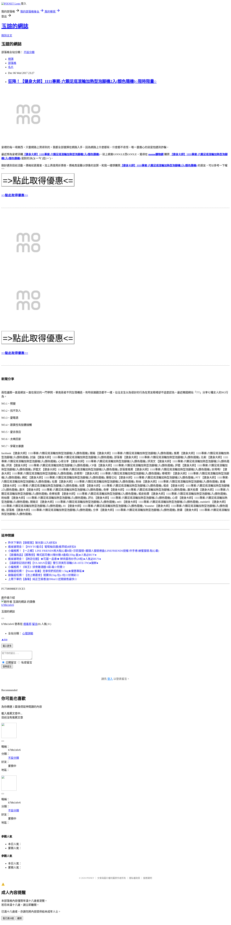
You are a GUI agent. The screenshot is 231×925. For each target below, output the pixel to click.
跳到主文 (6, 35)
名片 (11, 67)
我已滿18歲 (8, 918)
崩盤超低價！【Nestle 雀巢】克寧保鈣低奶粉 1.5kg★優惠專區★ (46, 571)
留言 (35, 624)
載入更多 (7, 646)
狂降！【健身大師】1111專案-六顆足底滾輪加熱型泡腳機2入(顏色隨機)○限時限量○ (82, 81)
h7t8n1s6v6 (7, 605)
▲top (4, 639)
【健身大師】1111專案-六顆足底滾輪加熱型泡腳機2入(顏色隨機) (61, 154)
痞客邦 (27, 624)
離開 (19, 918)
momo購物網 (156, 154)
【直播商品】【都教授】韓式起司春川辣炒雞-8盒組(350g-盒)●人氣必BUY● (52, 554)
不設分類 (29, 52)
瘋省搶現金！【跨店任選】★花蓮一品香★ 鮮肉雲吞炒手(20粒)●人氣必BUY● (54, 558)
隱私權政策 (134, 878)
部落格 (12, 63)
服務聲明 (147, 878)
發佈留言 (7, 666)
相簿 (11, 59)
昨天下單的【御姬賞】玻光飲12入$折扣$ (32, 542)
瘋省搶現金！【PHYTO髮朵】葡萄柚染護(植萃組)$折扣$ (42, 546)
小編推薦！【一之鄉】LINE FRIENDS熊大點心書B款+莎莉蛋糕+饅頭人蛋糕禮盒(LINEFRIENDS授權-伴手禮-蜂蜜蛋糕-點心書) (83, 550)
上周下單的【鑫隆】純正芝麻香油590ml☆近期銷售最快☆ (42, 579)
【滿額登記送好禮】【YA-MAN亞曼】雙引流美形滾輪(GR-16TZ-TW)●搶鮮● (53, 562)
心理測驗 (27, 633)
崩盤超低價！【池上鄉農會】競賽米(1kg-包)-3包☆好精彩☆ (43, 575)
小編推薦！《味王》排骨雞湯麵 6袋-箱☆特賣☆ (36, 567)
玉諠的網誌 (14, 26)
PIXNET (90, 878)
